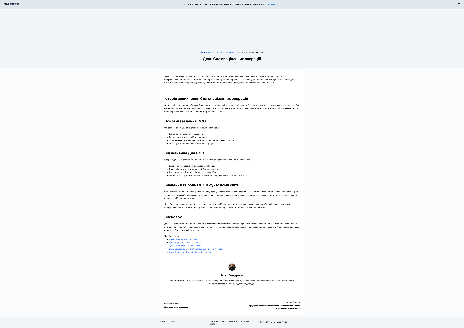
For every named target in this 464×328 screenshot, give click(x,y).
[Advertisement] (232, 27)
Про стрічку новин (167, 321)
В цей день (273, 4)
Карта (198, 4)
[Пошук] (459, 4)
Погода (187, 4)
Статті (245, 4)
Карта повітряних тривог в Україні (223, 4)
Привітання (258, 4)
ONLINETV (11, 4)
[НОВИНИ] (202, 52)
